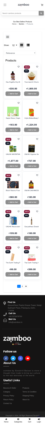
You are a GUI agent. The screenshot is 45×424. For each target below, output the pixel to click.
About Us (26, 399)
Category (6, 391)
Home (14, 24)
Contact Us (7, 403)
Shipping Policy (28, 395)
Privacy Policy (8, 395)
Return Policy (8, 399)
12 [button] (13, 45)
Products (25, 388)
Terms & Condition (29, 391)
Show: (6, 45)
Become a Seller (9, 388)
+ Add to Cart (13, 94)
